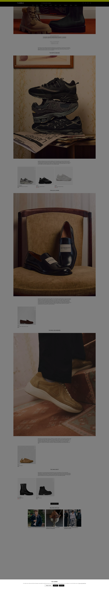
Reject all (55, 585)
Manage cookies (48, 585)
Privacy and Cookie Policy (82, 583)
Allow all (61, 585)
